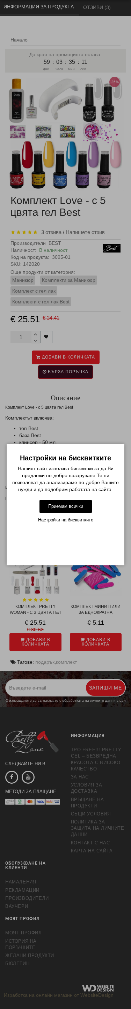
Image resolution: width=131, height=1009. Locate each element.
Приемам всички (65, 506)
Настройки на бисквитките (65, 519)
